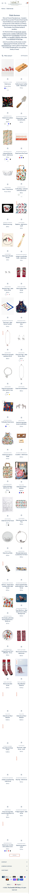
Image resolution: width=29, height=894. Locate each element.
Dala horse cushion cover (7, 118)
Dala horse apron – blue (21, 323)
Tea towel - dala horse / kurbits (7, 323)
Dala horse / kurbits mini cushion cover (7, 845)
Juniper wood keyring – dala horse (8, 780)
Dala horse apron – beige (7, 455)
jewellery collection (15, 37)
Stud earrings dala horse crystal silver (21, 423)
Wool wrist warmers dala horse (21, 652)
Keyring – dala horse (21, 779)
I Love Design (21, 222)
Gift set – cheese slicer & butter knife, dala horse (8, 586)
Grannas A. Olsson (7, 82)
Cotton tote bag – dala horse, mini (7, 487)
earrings (20, 39)
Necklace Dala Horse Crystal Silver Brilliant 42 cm (8, 880)
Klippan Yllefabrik (7, 746)
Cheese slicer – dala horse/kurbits (21, 119)
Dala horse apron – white (21, 846)
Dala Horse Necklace (21, 388)
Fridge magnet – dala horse (21, 812)
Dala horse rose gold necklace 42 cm (7, 355)
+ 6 (7, 125)
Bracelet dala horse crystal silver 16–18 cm (21, 553)
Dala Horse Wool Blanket (21, 487)
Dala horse (8, 84)
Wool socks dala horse (7, 684)
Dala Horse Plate (7, 553)
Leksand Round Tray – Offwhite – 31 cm (8, 651)
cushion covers (6, 33)
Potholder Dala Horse (8, 422)
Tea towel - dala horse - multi (21, 748)
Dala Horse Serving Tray (21, 521)
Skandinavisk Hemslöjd (21, 82)
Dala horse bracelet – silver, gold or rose (8, 389)
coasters (13, 33)
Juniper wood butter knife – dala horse (21, 257)
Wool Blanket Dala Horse (7, 748)
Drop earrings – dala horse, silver (21, 355)
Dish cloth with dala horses (7, 256)
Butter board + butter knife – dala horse (21, 84)
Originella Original (7, 222)
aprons (24, 32)
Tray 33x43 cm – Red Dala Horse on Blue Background (21, 611)
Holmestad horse (6, 45)
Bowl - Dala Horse (8, 189)
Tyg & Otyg (21, 485)
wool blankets (16, 35)
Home (3, 8)
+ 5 (21, 196)
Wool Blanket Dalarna (21, 684)
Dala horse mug (7, 224)
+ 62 (8, 90)
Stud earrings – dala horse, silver (7, 289)
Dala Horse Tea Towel (21, 153)
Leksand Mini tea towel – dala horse (8, 154)
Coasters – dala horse (21, 454)
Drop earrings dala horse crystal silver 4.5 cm (7, 813)
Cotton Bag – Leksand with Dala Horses (21, 189)
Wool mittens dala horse (21, 289)
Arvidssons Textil (8, 116)
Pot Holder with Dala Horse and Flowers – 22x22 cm (7, 619)
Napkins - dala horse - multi (21, 225)
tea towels (18, 32)
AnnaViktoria (8, 187)
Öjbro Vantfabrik (21, 286)
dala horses (7, 43)
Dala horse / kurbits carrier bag (21, 879)
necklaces (12, 39)
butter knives (20, 33)
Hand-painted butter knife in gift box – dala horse (21, 586)
